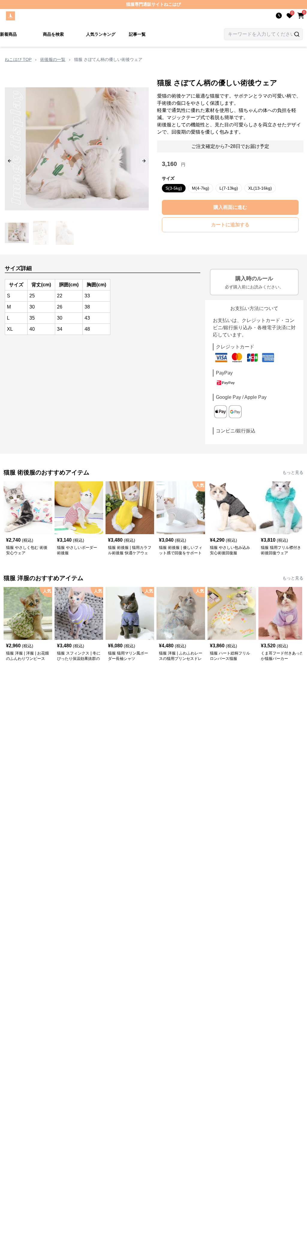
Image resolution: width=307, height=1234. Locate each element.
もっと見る (292, 472)
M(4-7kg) (200, 188)
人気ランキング (100, 34)
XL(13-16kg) (260, 188)
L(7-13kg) (228, 188)
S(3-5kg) (173, 188)
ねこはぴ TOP (18, 59)
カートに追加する (230, 224)
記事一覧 (137, 34)
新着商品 (8, 34)
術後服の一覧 (52, 59)
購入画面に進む (230, 207)
